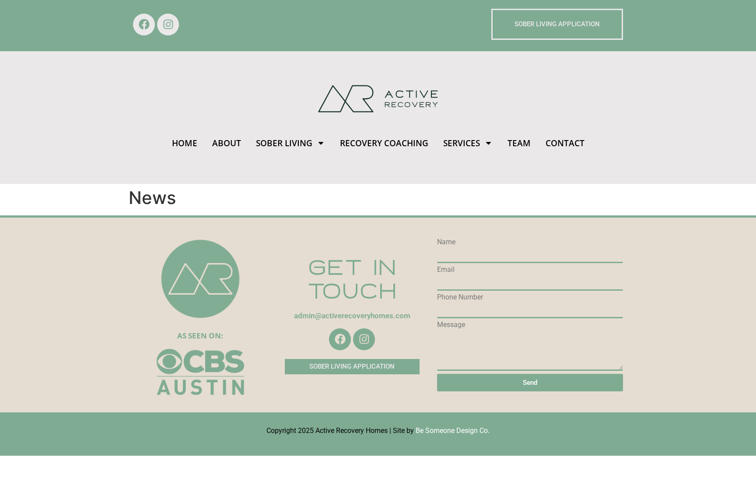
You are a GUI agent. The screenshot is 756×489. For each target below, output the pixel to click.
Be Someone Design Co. (453, 430)
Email (446, 269)
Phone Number (460, 297)
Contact (565, 143)
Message (451, 324)
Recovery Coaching (384, 143)
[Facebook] (144, 24)
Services (461, 143)
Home (184, 143)
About (226, 143)
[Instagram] (168, 24)
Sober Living (284, 143)
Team (519, 143)
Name (446, 242)
